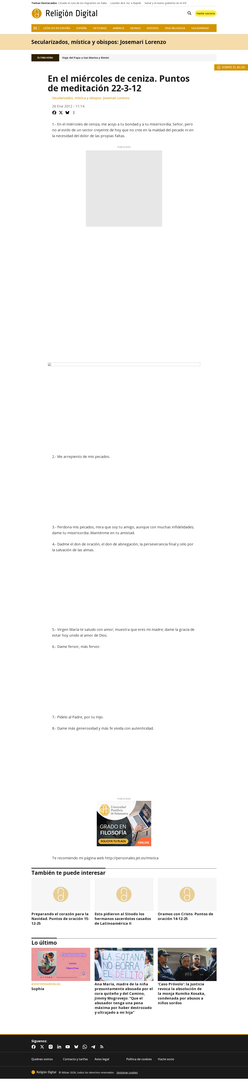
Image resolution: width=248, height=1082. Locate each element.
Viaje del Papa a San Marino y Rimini (85, 57)
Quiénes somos (42, 1059)
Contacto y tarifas (75, 1059)
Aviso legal (102, 1059)
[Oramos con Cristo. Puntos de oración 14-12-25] (187, 894)
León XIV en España (56, 28)
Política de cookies (139, 1059)
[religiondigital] (43, 1072)
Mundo (135, 28)
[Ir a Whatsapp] (85, 1047)
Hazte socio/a (206, 13)
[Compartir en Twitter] (61, 112)
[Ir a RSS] (102, 1047)
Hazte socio (166, 1059)
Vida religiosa (175, 28)
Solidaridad (200, 28)
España (81, 28)
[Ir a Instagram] (51, 1047)
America (118, 28)
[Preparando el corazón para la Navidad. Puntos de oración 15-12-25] (60, 894)
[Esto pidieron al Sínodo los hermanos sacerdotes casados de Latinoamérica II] (124, 894)
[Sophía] (60, 964)
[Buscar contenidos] (188, 13)
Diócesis (153, 28)
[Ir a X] (43, 1047)
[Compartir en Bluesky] (67, 112)
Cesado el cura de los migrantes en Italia (82, 3)
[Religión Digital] (64, 13)
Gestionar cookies (127, 1072)
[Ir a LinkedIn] (60, 1047)
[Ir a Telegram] (94, 1047)
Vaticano (100, 28)
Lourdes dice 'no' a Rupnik (125, 3)
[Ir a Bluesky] (77, 1047)
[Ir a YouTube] (68, 1047)
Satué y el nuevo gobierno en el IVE (165, 3)
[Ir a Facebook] (34, 1047)
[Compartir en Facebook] (54, 112)
